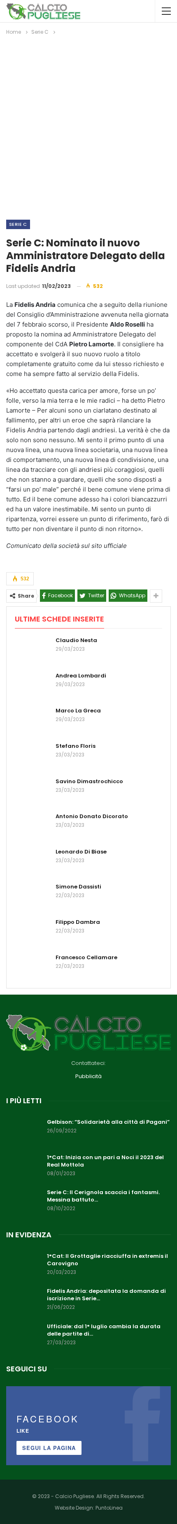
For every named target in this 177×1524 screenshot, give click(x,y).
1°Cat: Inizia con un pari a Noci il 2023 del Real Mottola (105, 1161)
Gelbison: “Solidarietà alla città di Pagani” (108, 1122)
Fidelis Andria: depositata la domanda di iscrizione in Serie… (106, 1294)
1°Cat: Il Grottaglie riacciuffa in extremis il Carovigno (107, 1259)
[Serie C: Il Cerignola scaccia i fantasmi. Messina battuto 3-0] (24, 1202)
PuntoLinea (109, 1507)
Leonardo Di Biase (81, 852)
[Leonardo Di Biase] (32, 861)
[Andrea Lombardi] (32, 685)
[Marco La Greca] (32, 720)
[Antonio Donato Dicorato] (32, 826)
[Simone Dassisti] (32, 896)
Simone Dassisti (78, 887)
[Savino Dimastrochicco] (32, 791)
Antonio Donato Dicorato (92, 816)
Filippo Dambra (78, 922)
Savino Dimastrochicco (89, 781)
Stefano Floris (75, 746)
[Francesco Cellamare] (32, 967)
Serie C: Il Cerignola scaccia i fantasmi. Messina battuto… (103, 1196)
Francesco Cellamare (86, 957)
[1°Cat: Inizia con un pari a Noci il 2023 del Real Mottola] (24, 1167)
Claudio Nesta (76, 640)
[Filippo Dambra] (32, 932)
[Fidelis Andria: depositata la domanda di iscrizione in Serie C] (24, 1300)
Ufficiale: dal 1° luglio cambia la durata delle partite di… (104, 1330)
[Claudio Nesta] (32, 650)
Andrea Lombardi (81, 676)
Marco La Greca (78, 710)
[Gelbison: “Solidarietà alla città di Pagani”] (24, 1131)
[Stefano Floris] (32, 755)
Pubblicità (88, 1076)
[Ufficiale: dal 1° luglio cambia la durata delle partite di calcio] (24, 1336)
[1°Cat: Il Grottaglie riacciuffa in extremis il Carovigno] (24, 1266)
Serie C (18, 224)
